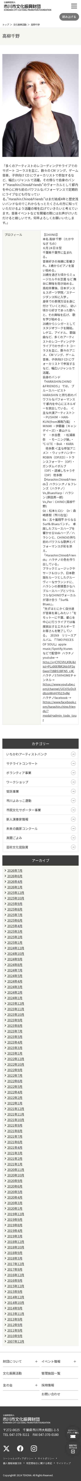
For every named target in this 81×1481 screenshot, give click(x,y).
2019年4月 (14, 1230)
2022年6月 (14, 1081)
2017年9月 (14, 1269)
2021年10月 (15, 1119)
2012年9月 (14, 1324)
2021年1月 (14, 1164)
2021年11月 (15, 1114)
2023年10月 (15, 1014)
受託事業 (12, 791)
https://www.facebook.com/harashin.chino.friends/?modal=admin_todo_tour (59, 711)
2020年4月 (14, 1197)
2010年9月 (14, 1335)
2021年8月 (14, 1130)
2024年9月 (14, 959)
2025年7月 (14, 914)
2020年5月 (14, 1191)
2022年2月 (14, 1097)
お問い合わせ (50, 1394)
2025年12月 (15, 892)
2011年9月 (14, 1330)
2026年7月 (14, 870)
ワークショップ (17, 782)
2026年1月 (14, 887)
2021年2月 (14, 1158)
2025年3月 (14, 931)
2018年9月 (14, 1252)
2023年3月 (14, 1047)
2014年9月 (14, 1308)
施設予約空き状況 (73, 1446)
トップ (5, 24)
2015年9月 (14, 1291)
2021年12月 (15, 1108)
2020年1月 (14, 1208)
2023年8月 (14, 1025)
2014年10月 (15, 1302)
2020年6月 (14, 1186)
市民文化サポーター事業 (23, 809)
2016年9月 (14, 1280)
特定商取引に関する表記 (39, 1463)
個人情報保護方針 (12, 1463)
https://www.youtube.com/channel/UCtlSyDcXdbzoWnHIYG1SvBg (59, 688)
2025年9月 (14, 903)
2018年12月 (15, 1241)
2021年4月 (14, 1147)
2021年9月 (14, 1125)
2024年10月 (15, 953)
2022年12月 (15, 1058)
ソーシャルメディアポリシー (18, 1458)
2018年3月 (14, 1258)
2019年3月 (14, 1236)
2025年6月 (14, 920)
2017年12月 (15, 1263)
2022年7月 (14, 1075)
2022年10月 (15, 1064)
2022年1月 (14, 1103)
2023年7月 (14, 1031)
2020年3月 (14, 1202)
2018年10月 (15, 1247)
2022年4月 (14, 1092)
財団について (12, 1361)
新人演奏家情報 (17, 819)
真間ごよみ (14, 837)
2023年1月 (14, 1053)
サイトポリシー (46, 1458)
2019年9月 (14, 1219)
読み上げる (69, 17)
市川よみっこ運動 (18, 800)
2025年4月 (14, 925)
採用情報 (47, 1385)
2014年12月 (15, 1297)
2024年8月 (14, 964)
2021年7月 (14, 1136)
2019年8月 (14, 1225)
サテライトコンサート (22, 763)
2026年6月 (14, 876)
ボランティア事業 (18, 772)
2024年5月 (14, 975)
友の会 (7, 1385)
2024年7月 (14, 970)
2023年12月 (15, 1003)
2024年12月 (15, 948)
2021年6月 (14, 1141)
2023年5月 (14, 1036)
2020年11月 (15, 1169)
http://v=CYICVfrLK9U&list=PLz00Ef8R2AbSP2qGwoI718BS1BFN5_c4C (59, 666)
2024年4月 (14, 981)
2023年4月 (14, 1042)
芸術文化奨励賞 (17, 847)
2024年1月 (14, 997)
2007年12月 (15, 1341)
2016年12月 (15, 1274)
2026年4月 (14, 881)
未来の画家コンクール (22, 828)
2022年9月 (14, 1069)
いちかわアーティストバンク (26, 754)
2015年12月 (15, 1286)
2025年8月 (14, 909)
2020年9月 (14, 1180)
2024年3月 (14, 986)
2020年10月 (15, 1175)
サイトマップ (63, 1463)
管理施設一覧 (50, 1373)
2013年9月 (14, 1319)
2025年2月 (14, 937)
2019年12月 (15, 1214)
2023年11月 (15, 1009)
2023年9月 (14, 1020)
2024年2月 (14, 992)
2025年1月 (14, 942)
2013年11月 (15, 1313)
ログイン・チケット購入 (73, 1431)
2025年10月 (15, 898)
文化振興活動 (19, 24)
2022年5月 (14, 1086)
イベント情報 (50, 1361)
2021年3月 (14, 1153)
